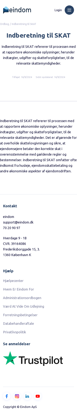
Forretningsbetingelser (20, 315)
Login (58, 10)
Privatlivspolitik (14, 332)
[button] (69, 10)
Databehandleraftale (18, 323)
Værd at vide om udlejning (23, 306)
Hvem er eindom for (18, 289)
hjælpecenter (13, 280)
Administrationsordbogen (22, 298)
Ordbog (4, 24)
